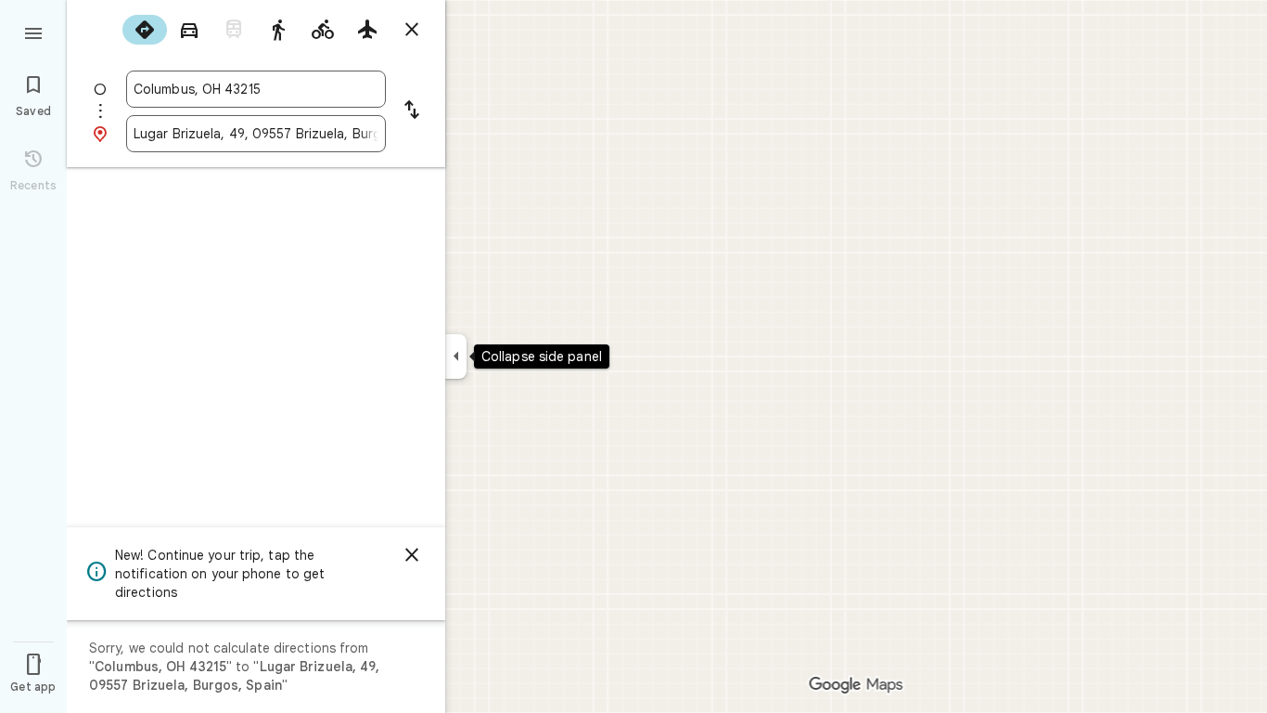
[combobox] (256, 89)
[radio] (144, 29)
